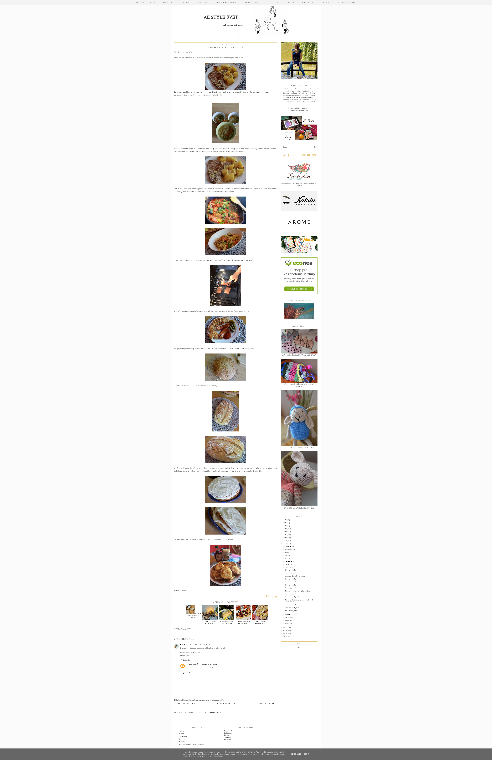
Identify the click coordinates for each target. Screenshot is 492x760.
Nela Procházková (187, 645)
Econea (181, 739)
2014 (285, 636)
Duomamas (183, 736)
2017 (285, 627)
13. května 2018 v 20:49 (208, 665)
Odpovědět (184, 655)
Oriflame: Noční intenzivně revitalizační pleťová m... (299, 601)
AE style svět (191, 665)
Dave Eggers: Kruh (291, 588)
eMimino (182, 741)
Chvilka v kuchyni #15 (292, 608)
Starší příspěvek (266, 704)
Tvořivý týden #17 (291, 594)
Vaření (185, 2)
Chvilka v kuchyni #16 (292, 597)
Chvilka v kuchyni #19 (292, 570)
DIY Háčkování (251, 2)
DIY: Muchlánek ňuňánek (299, 508)
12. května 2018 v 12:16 (203, 645)
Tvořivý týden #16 (291, 605)
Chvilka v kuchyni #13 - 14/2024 (194, 615)
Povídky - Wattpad (347, 2)
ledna (287, 623)
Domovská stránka (145, 2)
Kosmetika (168, 2)
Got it (306, 754)
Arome (181, 731)
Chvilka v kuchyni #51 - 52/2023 (210, 622)
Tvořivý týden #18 (291, 582)
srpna (287, 558)
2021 (285, 535)
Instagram (228, 733)
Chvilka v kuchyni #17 (292, 585)
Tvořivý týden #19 (291, 573)
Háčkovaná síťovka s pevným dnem (299, 385)
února (287, 620)
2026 (285, 520)
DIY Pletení (273, 2)
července (288, 561)
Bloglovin (227, 735)
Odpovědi (186, 660)
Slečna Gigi (308, 2)
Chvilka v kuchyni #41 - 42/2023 (243, 622)
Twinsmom (202, 2)
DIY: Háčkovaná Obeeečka (299, 447)
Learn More (296, 754)
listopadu (288, 549)
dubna (287, 614)
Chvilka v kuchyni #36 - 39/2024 (226, 622)
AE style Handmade (226, 2)
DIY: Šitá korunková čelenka (299, 355)
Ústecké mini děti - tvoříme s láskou (191, 744)
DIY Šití (290, 2)
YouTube (227, 737)
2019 (285, 541)
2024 (285, 526)
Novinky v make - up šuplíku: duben (297, 591)
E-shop (326, 2)
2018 (285, 544)
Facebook (228, 731)
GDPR (299, 647)
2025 (285, 523)
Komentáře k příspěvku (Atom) (208, 712)
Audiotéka (182, 734)
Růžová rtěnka (195, 652)
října (286, 552)
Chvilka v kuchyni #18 (292, 579)
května (287, 567)
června (287, 564)
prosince (288, 546)
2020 (285, 538)
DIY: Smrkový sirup (291, 611)
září (286, 555)
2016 (285, 630)
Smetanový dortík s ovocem (295, 576)
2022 (285, 532)
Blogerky (227, 739)
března (287, 617)
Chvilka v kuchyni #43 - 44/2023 (260, 622)
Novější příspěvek (186, 704)
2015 (285, 633)
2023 (285, 529)
